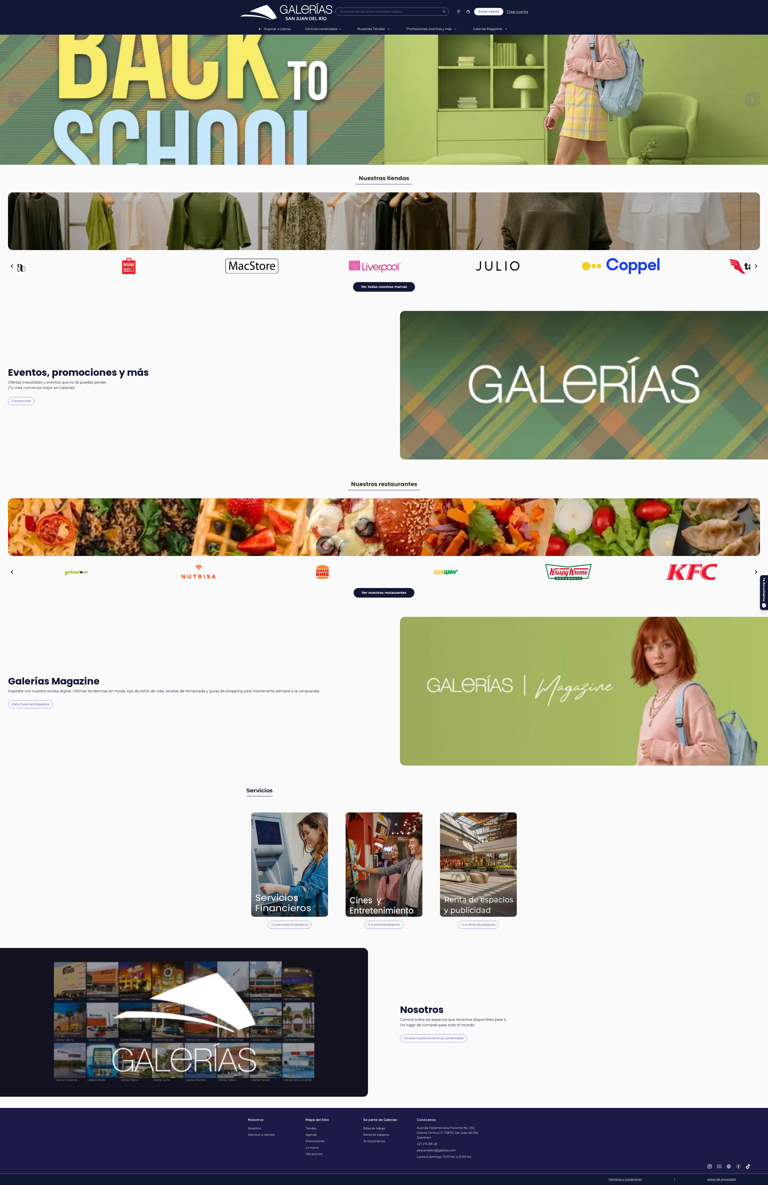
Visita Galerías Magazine (30, 704)
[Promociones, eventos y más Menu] (460, 29)
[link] (286, 11)
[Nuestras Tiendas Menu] (393, 29)
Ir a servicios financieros (289, 925)
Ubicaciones (314, 1154)
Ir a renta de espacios (478, 925)
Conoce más (21, 401)
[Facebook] (738, 1166)
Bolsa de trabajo (374, 1128)
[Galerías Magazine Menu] (511, 29)
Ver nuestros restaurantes (384, 593)
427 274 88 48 (427, 1144)
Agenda (311, 1135)
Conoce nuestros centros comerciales (433, 1038)
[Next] (752, 99)
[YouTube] (719, 1166)
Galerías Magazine (487, 29)
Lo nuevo (312, 1147)
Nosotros (254, 1128)
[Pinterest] (729, 1166)
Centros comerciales (321, 29)
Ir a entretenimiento (384, 925)
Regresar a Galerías (277, 29)
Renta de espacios (376, 1135)
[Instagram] (710, 1166)
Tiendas (311, 1128)
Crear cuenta (517, 12)
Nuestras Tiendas (371, 29)
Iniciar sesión (488, 11)
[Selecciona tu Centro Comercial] (459, 12)
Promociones (315, 1141)
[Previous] (15, 99)
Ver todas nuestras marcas (384, 287)
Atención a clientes (261, 1135)
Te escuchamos (374, 1141)
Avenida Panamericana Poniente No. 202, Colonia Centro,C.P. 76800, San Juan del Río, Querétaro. (448, 1132)
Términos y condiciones (625, 1179)
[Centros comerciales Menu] (344, 29)
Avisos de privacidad (721, 1179)
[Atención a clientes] (468, 12)
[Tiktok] (748, 1166)
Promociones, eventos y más (428, 29)
